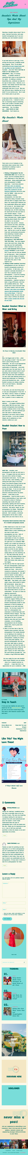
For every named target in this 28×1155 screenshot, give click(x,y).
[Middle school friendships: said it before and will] (14, 1144)
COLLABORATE (8, 1150)
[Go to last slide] (1, 765)
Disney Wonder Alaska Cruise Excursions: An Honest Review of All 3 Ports (18, 981)
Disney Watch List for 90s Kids (7, 725)
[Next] (26, 765)
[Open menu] (25, 4)
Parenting (15, 1006)
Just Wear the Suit (10, 68)
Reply (4, 835)
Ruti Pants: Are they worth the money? (17, 997)
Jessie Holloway (12, 843)
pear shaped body (16, 66)
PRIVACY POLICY (19, 1150)
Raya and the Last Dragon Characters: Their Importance (21, 726)
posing (6, 250)
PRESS (13, 1150)
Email (5, 909)
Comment (6, 883)
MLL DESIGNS (22, 1152)
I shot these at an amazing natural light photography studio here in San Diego (15, 291)
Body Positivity (14, 12)
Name (5, 902)
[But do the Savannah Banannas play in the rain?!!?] (23, 1144)
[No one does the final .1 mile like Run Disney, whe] (4, 1144)
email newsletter (16, 707)
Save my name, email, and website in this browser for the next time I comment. (14, 914)
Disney (14, 976)
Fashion (15, 993)
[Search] (24, 962)
